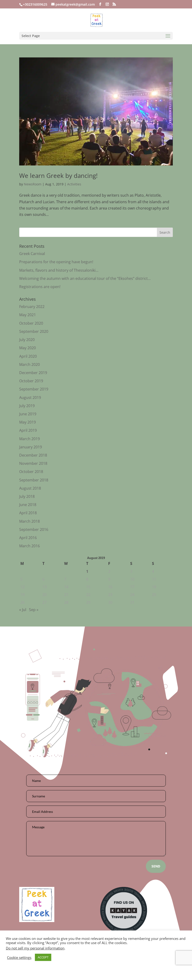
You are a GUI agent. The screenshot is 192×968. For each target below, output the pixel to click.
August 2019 (30, 397)
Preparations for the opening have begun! (56, 261)
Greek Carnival (32, 253)
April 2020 (28, 356)
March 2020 (29, 364)
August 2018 (30, 488)
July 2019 (27, 405)
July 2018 (27, 496)
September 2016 (33, 529)
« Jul (22, 609)
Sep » (33, 609)
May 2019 (27, 422)
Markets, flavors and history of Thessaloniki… (58, 270)
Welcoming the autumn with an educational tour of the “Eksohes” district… (85, 278)
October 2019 (31, 380)
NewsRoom (32, 184)
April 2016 (28, 537)
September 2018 (33, 480)
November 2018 (33, 463)
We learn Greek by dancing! (58, 175)
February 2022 (31, 306)
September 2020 (33, 331)
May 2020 (27, 347)
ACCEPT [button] (43, 957)
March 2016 (29, 545)
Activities (74, 184)
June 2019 (27, 413)
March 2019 (29, 438)
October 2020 (31, 323)
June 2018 (27, 504)
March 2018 (29, 521)
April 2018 (28, 512)
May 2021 (27, 314)
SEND (155, 866)
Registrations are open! (39, 286)
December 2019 (33, 372)
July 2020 (27, 339)
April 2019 (28, 430)
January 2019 (30, 447)
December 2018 (33, 455)
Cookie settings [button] (19, 957)
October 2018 (31, 471)
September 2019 (33, 389)
